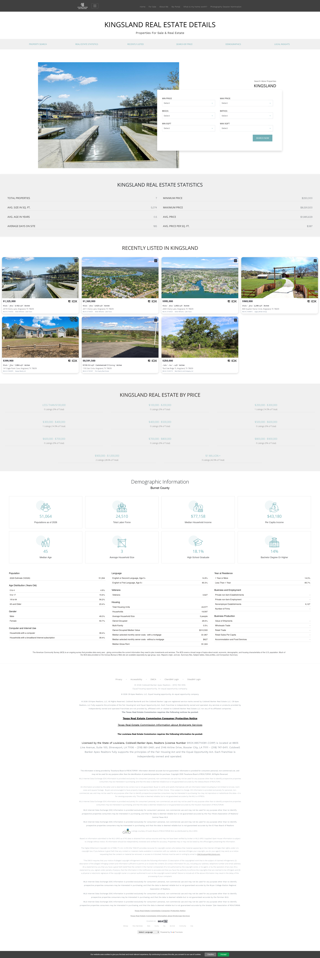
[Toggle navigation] (94, 5)
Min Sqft (166, 123)
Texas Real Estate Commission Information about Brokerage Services (160, 916)
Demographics (233, 44)
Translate (179, 932)
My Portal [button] (176, 7)
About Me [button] (163, 7)
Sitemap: (125, 926)
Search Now (262, 138)
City (164, 926)
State (148, 926)
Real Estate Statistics (86, 44)
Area (191, 926)
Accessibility (136, 679)
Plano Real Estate (138, 926)
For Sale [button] (152, 7)
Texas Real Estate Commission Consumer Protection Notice (160, 718)
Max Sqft (225, 123)
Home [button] (142, 7)
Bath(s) (223, 111)
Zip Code (172, 926)
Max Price (225, 98)
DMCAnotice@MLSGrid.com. (208, 854)
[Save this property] (76, 260)
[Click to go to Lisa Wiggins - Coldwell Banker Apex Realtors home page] (84, 6)
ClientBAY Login (171, 679)
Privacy (119, 679)
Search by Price (184, 44)
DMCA (153, 679)
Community (182, 926)
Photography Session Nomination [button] (226, 7)
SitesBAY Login (194, 679)
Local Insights (282, 44)
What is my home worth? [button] (195, 7)
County (157, 926)
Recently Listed (135, 44)
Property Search (38, 44)
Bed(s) (165, 111)
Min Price (167, 98)
